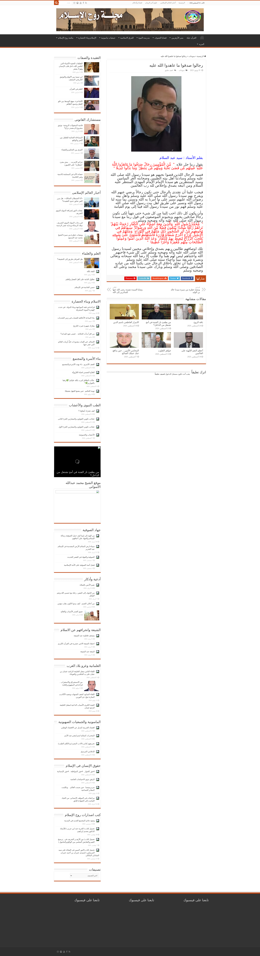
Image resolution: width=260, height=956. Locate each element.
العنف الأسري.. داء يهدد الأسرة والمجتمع (78, 364)
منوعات (192, 56)
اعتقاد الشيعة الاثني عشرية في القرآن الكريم (76, 643)
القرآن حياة (191, 37)
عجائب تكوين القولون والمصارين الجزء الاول (77, 427)
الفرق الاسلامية (127, 37)
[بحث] (56, 2)
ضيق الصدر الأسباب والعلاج (72, 611)
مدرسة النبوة (144, 37)
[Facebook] (83, 3)
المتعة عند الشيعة (87, 651)
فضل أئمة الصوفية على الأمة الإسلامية (79, 565)
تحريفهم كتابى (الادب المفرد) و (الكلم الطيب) (76, 743)
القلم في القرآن (76, 89)
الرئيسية (182, 3)
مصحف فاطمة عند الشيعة (84, 635)
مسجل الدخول (171, 374)
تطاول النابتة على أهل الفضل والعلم (80, 279)
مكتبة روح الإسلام (65, 37)
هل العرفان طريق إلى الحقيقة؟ (70, 259)
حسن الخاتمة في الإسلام (85, 287)
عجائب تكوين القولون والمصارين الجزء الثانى (76, 419)
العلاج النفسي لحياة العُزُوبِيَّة (83, 372)
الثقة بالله (91, 271)
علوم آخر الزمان (151, 3)
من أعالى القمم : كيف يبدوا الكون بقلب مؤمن (76, 603)
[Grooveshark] (77, 3)
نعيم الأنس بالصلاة (87, 585)
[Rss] (86, 3)
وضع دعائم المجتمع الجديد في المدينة (79, 820)
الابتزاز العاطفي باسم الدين (126, 322)
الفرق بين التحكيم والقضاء (72, 150)
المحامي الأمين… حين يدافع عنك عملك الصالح (126, 351)
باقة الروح (198, 322)
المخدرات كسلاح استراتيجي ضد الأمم (79, 735)
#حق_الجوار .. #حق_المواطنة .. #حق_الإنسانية (76, 771)
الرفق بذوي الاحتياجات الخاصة (82, 779)
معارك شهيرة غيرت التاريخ (84, 326)
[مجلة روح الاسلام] (130, 19)
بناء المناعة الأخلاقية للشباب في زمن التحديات (76, 318)
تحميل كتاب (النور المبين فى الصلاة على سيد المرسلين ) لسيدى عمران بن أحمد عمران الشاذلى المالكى (79, 853)
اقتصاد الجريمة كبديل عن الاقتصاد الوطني (78, 727)
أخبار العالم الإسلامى (168, 3)
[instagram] (74, 3)
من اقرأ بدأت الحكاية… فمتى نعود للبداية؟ (77, 334)
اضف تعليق (169, 70)
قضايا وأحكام (137, 3)
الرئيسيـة (202, 37)
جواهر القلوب (164, 350)
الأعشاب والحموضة (87, 435)
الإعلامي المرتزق (88, 751)
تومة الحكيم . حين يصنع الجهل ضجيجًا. (80, 391)
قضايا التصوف (161, 37)
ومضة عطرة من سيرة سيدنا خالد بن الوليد (185, 289)
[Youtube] (80, 3)
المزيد (201, 44)
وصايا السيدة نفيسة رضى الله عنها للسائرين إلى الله (127, 289)
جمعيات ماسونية (108, 37)
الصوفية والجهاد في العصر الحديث (81, 557)
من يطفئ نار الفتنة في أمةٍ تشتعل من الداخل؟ (158, 323)
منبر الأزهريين (177, 37)
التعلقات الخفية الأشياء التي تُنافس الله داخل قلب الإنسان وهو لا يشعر (71, 66)
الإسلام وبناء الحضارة (87, 37)
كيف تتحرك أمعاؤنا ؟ (86, 411)
